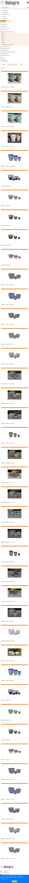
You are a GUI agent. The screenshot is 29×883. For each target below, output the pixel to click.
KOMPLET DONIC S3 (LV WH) (7, 364)
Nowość (4, 16)
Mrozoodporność (6, 14)
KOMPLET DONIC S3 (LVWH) (7, 660)
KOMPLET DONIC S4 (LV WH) (7, 838)
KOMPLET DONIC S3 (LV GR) (7, 561)
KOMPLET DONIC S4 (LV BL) (7, 799)
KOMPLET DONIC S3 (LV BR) (7, 324)
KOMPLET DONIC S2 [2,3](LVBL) (8, 166)
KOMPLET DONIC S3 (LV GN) (7, 344)
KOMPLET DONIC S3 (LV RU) (7, 621)
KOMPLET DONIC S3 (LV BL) (7, 304)
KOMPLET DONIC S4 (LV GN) (7, 858)
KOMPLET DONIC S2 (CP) (7, 107)
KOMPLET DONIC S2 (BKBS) (7, 87)
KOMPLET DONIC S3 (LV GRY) (8, 581)
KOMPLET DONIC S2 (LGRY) (7, 146)
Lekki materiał (5, 12)
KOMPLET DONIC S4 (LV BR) (7, 819)
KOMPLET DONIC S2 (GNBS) (7, 126)
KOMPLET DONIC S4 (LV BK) (7, 779)
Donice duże (4, 10)
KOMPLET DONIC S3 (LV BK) (7, 285)
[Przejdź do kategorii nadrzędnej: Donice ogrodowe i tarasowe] (1, 64)
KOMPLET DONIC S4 (5, 700)
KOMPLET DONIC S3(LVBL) (7, 680)
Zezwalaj (14, 881)
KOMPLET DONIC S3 (5, 186)
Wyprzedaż (4, 18)
